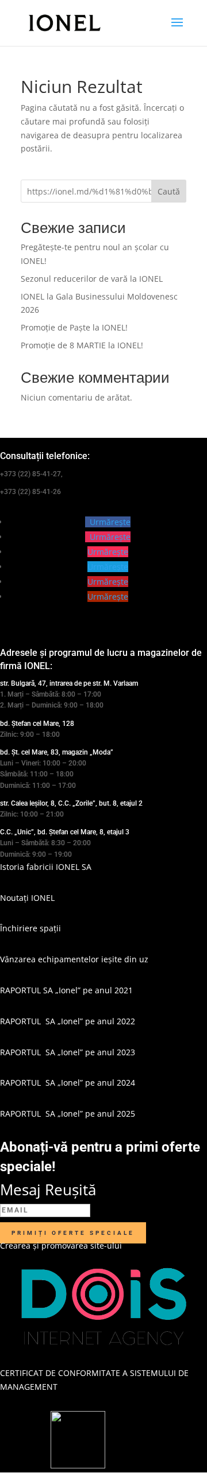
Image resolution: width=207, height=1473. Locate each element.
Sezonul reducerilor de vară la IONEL (92, 278)
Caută (169, 191)
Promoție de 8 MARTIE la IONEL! (82, 345)
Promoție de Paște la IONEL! (74, 327)
